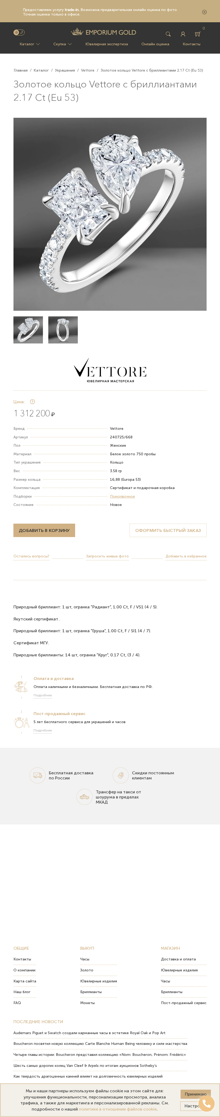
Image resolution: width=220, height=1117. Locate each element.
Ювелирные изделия (98, 981)
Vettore (87, 70)
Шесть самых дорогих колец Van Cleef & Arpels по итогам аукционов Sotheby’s (85, 1065)
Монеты (87, 1003)
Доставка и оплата (178, 959)
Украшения (65, 70)
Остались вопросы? (31, 556)
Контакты (191, 44)
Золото (86, 970)
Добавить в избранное (186, 556)
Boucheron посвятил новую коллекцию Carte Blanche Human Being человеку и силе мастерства (100, 1043)
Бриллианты (91, 992)
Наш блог (21, 992)
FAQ (17, 1003)
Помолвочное (122, 496)
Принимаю (196, 1094)
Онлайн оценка (155, 44)
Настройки (196, 1105)
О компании (24, 970)
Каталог (27, 44)
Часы (84, 959)
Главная (21, 70)
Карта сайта (24, 981)
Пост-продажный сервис (184, 1003)
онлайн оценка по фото (155, 10)
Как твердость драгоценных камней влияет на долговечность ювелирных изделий (88, 1076)
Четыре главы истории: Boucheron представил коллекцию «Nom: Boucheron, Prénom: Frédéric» (99, 1054)
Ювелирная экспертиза (106, 44)
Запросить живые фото (107, 556)
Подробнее (43, 695)
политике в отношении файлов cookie (118, 1109)
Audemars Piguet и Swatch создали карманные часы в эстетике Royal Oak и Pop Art (89, 1033)
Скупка (59, 44)
